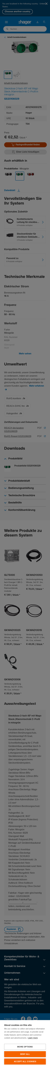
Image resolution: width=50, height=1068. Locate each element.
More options (25, 1047)
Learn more (33, 1038)
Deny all (25, 1054)
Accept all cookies (25, 1061)
